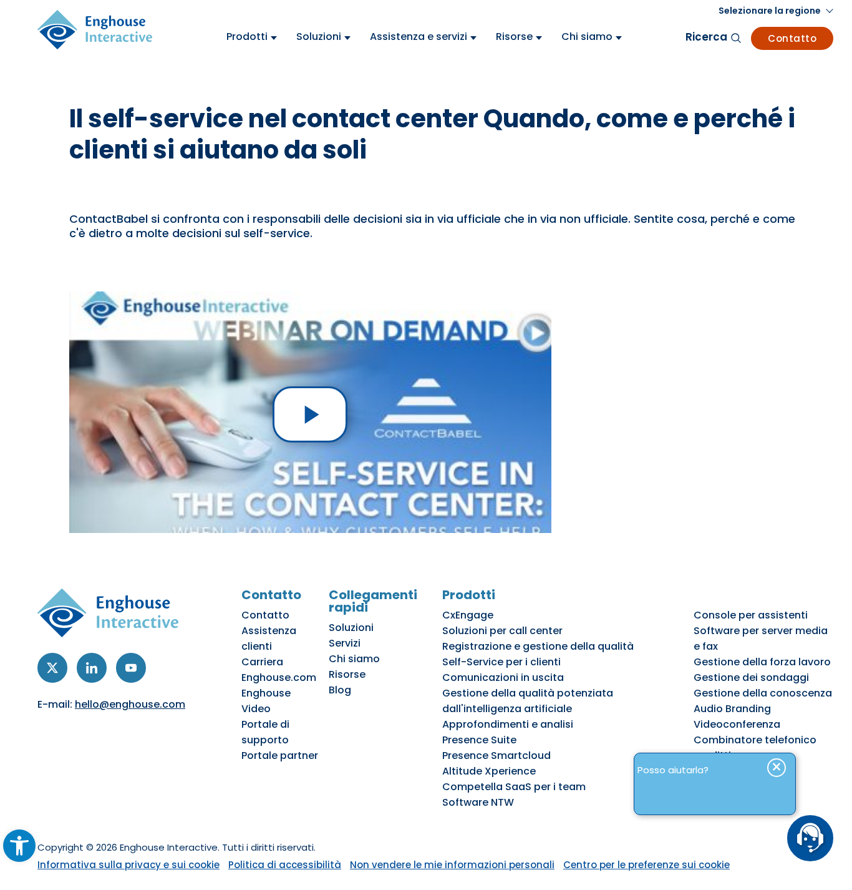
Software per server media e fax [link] (761, 638)
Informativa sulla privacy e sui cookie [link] (128, 864)
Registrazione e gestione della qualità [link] (538, 646)
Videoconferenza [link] (737, 724)
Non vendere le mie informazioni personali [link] (452, 864)
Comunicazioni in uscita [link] (503, 677)
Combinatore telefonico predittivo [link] (755, 748)
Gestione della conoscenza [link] (763, 693)
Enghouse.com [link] (278, 677)
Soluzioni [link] (351, 627)
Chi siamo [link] (354, 659)
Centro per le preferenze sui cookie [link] (646, 864)
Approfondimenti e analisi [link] (507, 724)
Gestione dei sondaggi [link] (751, 677)
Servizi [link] (345, 643)
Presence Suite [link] (479, 740)
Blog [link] (340, 690)
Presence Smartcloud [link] (496, 755)
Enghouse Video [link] (266, 701)
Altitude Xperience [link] (489, 771)
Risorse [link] (347, 674)
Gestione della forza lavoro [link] (762, 662)
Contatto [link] (792, 38)
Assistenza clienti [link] (268, 638)
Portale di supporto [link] (265, 732)
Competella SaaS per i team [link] (514, 787)
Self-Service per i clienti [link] (501, 662)
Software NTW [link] (478, 802)
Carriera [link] (262, 662)
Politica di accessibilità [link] (284, 864)
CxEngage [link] (467, 615)
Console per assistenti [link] (751, 615)
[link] (19, 845)
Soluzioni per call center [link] (502, 630)
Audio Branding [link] (732, 709)
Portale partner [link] (279, 755)
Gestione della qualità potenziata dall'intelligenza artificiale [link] (527, 701)
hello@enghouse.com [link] (130, 704)
